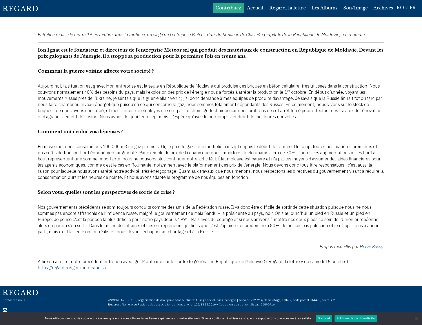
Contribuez (228, 8)
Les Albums (324, 8)
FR (412, 7)
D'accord (324, 318)
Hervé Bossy (371, 247)
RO (400, 7)
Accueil (255, 8)
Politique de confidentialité (356, 318)
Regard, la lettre (287, 8)
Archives (383, 8)
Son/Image (355, 8)
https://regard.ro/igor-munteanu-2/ (72, 268)
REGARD (21, 8)
